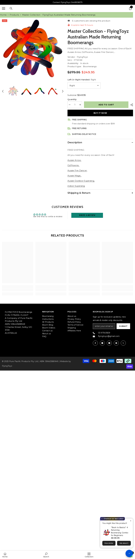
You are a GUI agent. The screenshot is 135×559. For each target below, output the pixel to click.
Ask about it (124, 543)
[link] (17, 289)
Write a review (87, 215)
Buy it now (100, 113)
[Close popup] (130, 520)
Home (3, 15)
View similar (108, 543)
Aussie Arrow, (74, 160)
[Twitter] (123, 343)
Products (14, 15)
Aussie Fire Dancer (77, 170)
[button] (3, 91)
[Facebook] (95, 343)
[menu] (3, 8)
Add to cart (106, 105)
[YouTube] (116, 343)
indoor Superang (76, 186)
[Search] (11, 8)
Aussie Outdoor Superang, (81, 180)
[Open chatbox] (129, 553)
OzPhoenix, (73, 165)
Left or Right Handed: (82, 79)
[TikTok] (109, 343)
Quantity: (72, 99)
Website (64, 361)
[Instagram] (102, 343)
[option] (33, 50)
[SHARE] (130, 105)
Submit (123, 326)
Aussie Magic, (74, 175)
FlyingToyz (82, 57)
